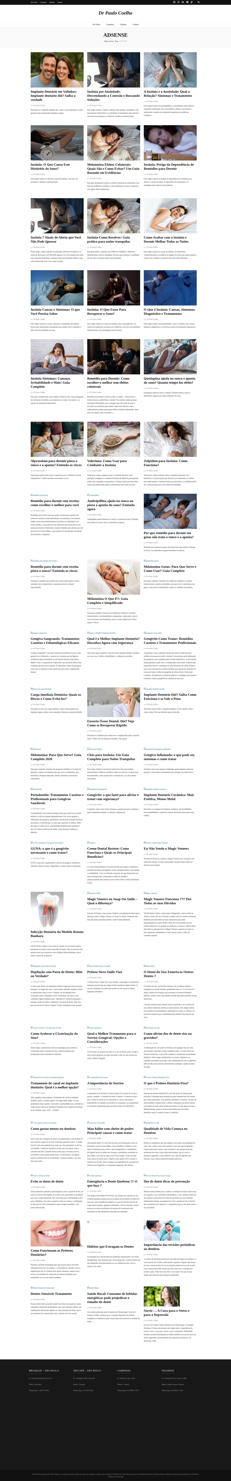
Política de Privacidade (116, 1477)
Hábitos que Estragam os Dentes (110, 1246)
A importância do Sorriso (105, 1083)
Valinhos (52, 2)
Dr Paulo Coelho (115, 13)
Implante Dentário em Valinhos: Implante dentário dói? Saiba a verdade (54, 96)
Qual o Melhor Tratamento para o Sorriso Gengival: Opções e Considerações (111, 1038)
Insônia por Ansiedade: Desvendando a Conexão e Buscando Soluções (113, 96)
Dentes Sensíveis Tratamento (51, 1294)
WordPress (195, 1474)
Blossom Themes (172, 1474)
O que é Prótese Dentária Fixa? (166, 1083)
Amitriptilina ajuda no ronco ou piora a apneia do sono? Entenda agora (111, 505)
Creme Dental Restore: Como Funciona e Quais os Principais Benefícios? (109, 852)
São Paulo (34, 2)
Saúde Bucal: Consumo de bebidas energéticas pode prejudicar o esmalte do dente (112, 1298)
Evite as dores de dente (47, 1181)
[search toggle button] (199, 2)
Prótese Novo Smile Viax (104, 972)
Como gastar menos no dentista (53, 1128)
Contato (59, 2)
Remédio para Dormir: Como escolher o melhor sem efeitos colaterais (108, 382)
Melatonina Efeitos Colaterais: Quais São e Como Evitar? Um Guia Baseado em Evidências (113, 169)
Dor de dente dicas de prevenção (167, 1181)
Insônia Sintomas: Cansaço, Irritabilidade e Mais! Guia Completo (51, 382)
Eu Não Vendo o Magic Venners (166, 848)
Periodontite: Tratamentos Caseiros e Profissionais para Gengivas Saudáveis (57, 799)
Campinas (43, 2)
